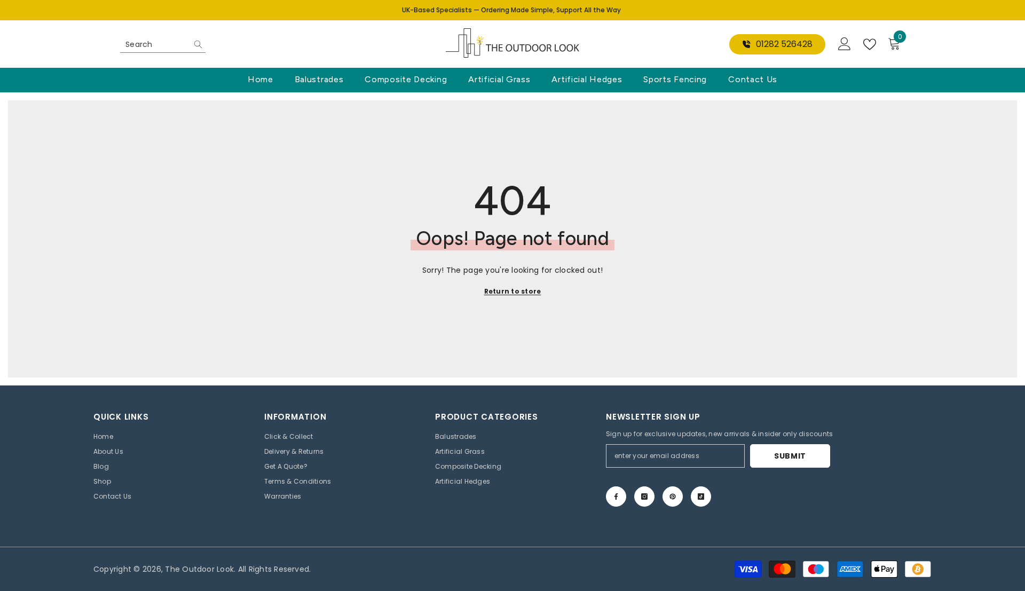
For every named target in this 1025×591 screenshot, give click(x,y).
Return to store (512, 291)
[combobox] (154, 44)
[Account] (844, 44)
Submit (790, 456)
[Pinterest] (673, 496)
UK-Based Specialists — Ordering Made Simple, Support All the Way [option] (511, 9)
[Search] (163, 44)
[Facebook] (616, 496)
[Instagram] (644, 496)
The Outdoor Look (199, 569)
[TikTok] (701, 496)
